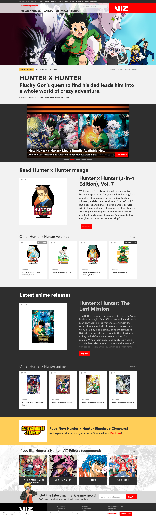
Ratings (85, 506)
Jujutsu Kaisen (64, 2)
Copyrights (86, 508)
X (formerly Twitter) (115, 506)
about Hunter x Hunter (56, 97)
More (74, 11)
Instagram (112, 508)
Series (134, 69)
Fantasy (55, 69)
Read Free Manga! (91, 2)
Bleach (72, 2)
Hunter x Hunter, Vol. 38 (61, 272)
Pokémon (54, 2)
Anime (48, 11)
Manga (120, 69)
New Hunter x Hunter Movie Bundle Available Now (66, 150)
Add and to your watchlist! (62, 154)
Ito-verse (40, 2)
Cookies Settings (112, 513)
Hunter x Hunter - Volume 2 (93, 402)
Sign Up (131, 497)
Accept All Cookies (126, 513)
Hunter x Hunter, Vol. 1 (121, 272)
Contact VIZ (62, 508)
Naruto (47, 2)
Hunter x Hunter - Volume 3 (123, 402)
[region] (78, 514)
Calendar (62, 11)
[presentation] (33, 254)
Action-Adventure (43, 69)
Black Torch (80, 2)
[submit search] (105, 6)
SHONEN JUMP (26, 69)
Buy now (86, 227)
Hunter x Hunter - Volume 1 (62, 402)
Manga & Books (30, 11)
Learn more (122, 154)
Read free (115, 433)
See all (133, 237)
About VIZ (61, 506)
